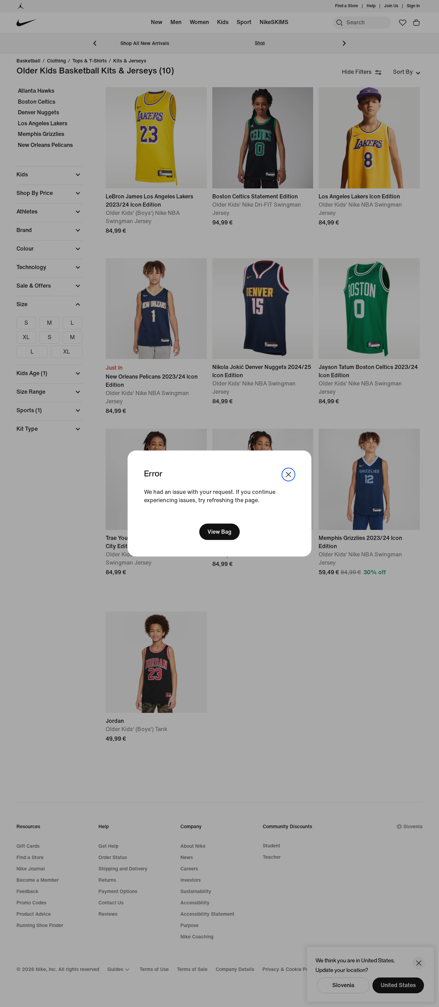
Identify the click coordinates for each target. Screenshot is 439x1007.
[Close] (288, 474)
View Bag (219, 531)
